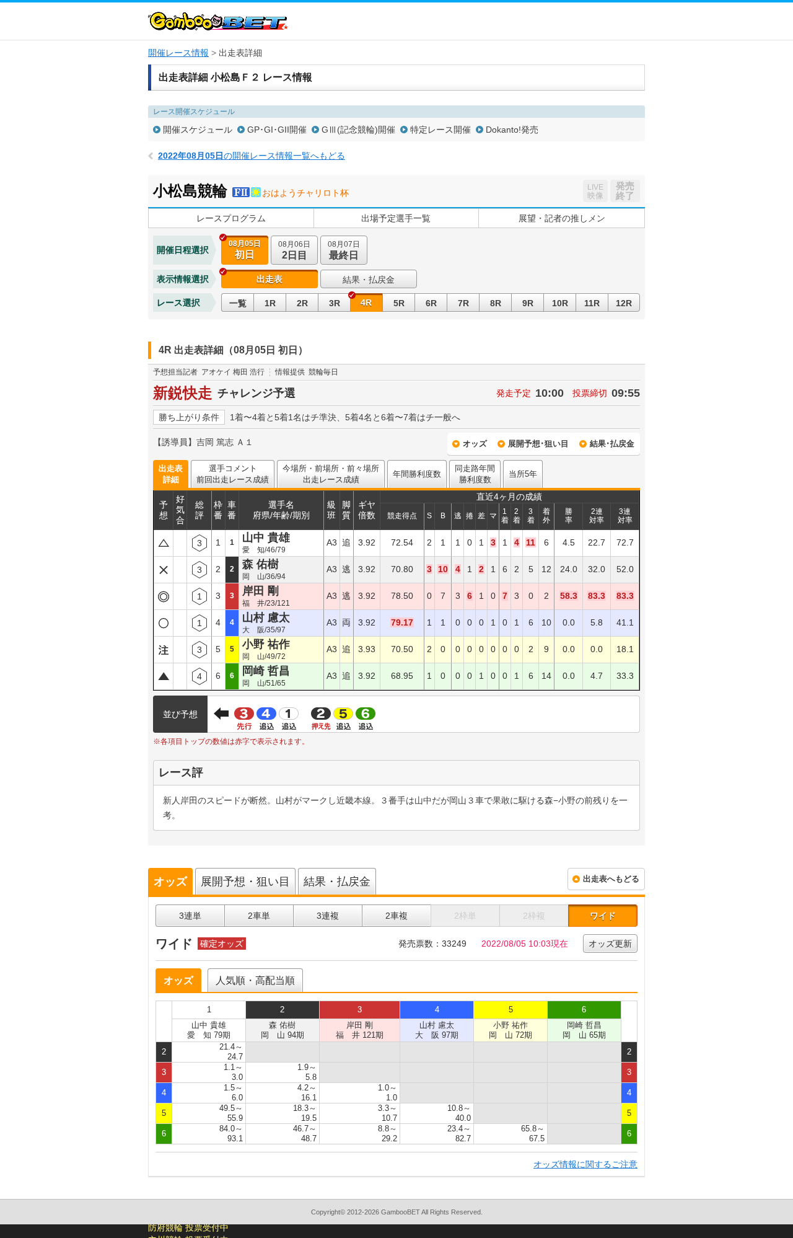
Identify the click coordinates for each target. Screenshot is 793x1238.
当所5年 (523, 474)
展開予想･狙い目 (538, 443)
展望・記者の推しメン (562, 218)
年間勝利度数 (417, 474)
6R (431, 303)
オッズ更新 (610, 943)
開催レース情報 (178, 53)
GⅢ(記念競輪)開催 (358, 130)
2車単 (259, 916)
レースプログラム (231, 218)
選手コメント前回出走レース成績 (232, 474)
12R (624, 303)
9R (527, 303)
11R (592, 303)
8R (495, 303)
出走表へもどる (611, 878)
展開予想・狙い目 (245, 881)
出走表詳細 (171, 474)
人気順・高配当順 (255, 980)
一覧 (238, 303)
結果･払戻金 (612, 443)
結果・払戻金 (369, 280)
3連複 (328, 916)
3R (334, 303)
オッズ (475, 443)
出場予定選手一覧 (396, 218)
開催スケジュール (197, 130)
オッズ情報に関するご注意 (585, 1164)
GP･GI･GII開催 (277, 130)
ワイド (603, 916)
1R (270, 303)
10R (560, 303)
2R (302, 303)
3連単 (190, 916)
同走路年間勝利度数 (475, 474)
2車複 (396, 916)
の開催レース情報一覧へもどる (251, 156)
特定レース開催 (440, 130)
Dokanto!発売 (512, 130)
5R (399, 303)
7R (463, 303)
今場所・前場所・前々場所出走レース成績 (331, 474)
